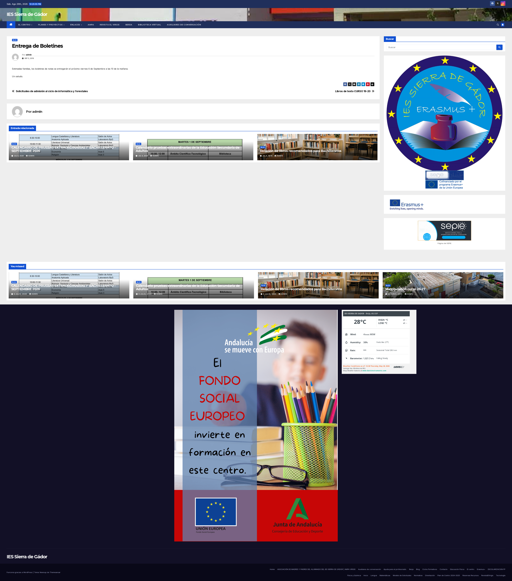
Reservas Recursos (471, 575)
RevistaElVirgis (487, 575)
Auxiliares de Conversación (184, 25)
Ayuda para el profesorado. (395, 569)
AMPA (91, 25)
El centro (24, 25)
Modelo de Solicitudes (402, 575)
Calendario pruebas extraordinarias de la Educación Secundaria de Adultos (187, 149)
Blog (15, 40)
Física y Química (354, 575)
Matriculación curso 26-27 (405, 289)
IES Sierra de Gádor (27, 14)
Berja (128, 25)
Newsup (43, 572)
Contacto (443, 569)
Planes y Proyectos (50, 25)
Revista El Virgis (110, 25)
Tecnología (500, 575)
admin (29, 55)
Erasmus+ (481, 569)
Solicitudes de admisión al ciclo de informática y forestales (52, 91)
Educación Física (457, 569)
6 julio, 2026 (270, 294)
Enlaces (75, 25)
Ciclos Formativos (429, 569)
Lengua (374, 575)
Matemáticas (385, 575)
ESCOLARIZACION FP (496, 569)
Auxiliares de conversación (369, 569)
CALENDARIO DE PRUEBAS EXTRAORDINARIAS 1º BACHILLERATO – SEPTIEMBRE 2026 (63, 149)
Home (272, 569)
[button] (498, 24)
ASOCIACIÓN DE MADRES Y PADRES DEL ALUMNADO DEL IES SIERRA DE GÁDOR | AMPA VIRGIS (316, 569)
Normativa (418, 575)
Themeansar (55, 572)
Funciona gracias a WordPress (20, 572)
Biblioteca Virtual (149, 25)
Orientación (430, 575)
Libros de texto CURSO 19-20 (353, 91)
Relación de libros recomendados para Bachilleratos (300, 151)
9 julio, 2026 (20, 294)
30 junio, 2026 (395, 294)
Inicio (366, 575)
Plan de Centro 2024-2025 (448, 575)
